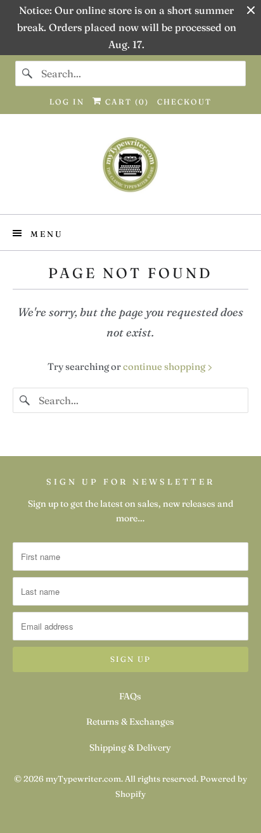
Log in (66, 101)
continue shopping (165, 366)
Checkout (184, 101)
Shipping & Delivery (130, 747)
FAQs (130, 696)
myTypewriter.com (83, 778)
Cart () (125, 101)
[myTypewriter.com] (130, 169)
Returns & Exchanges (130, 721)
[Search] (28, 73)
